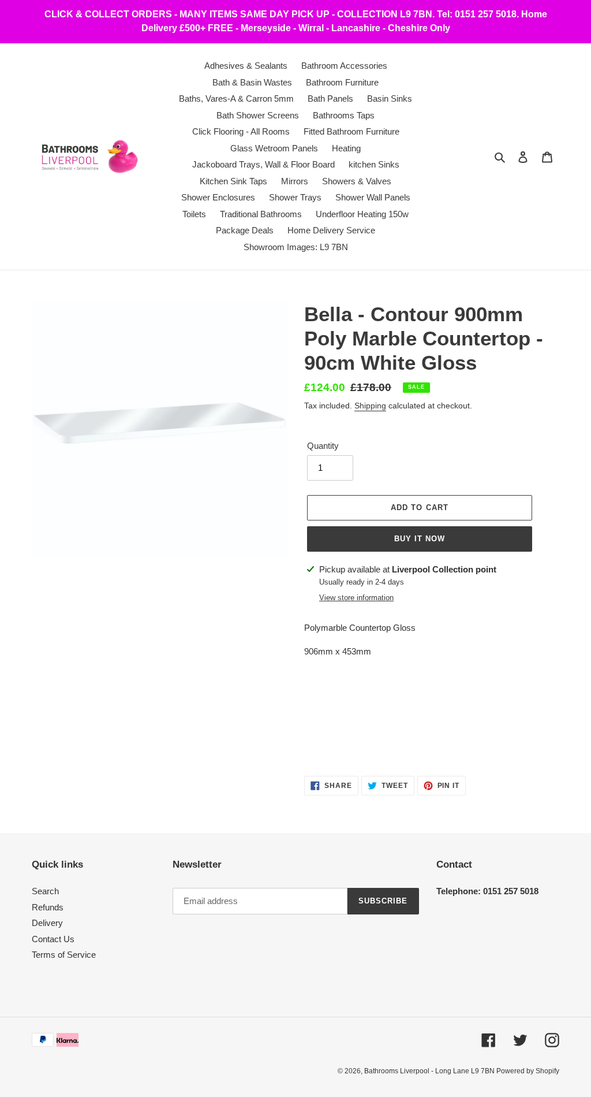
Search (45, 891)
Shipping (370, 405)
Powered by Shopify (527, 1071)
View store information (356, 597)
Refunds (47, 907)
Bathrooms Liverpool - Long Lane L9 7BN (430, 1071)
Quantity (323, 446)
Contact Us (53, 939)
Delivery (47, 923)
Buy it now (419, 538)
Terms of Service (64, 955)
